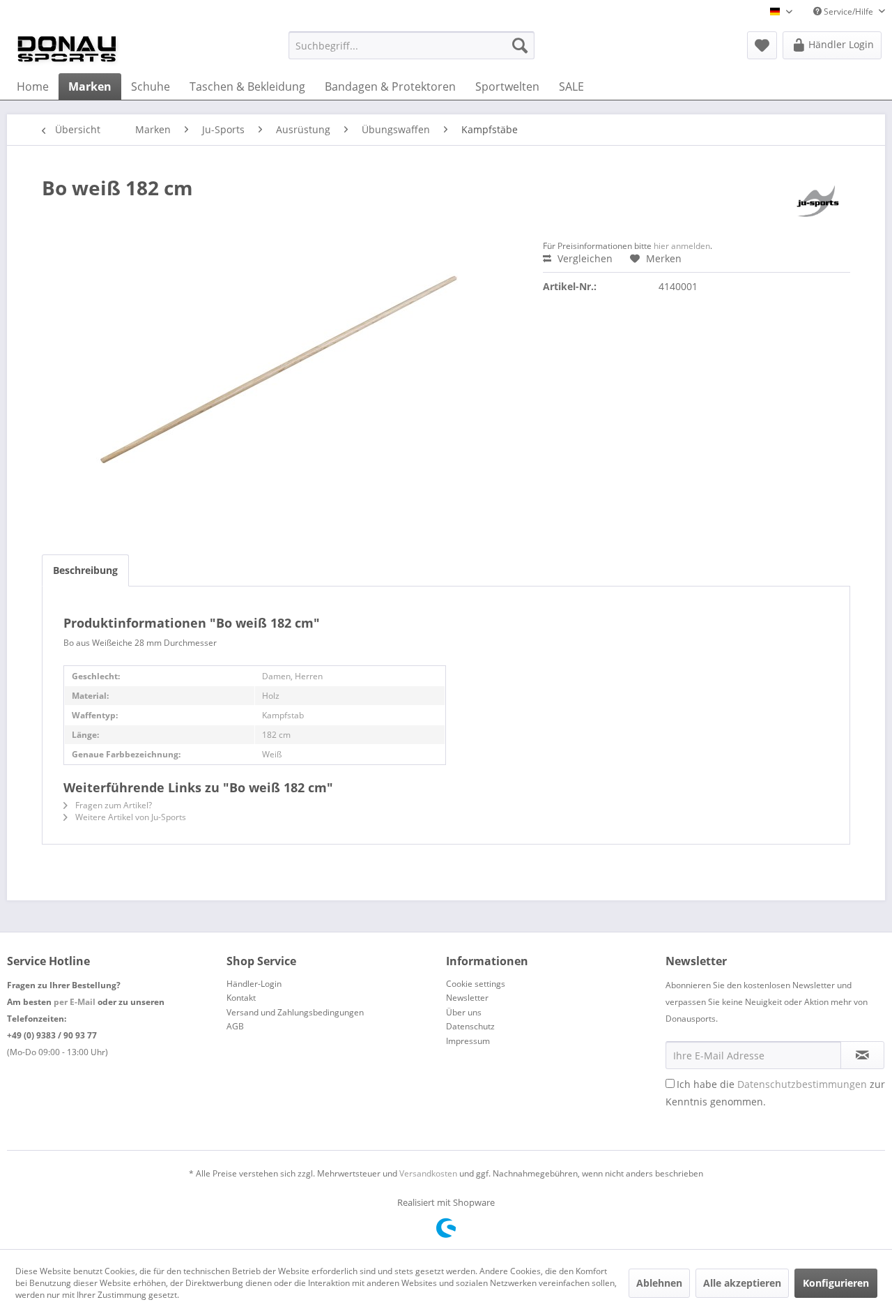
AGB (235, 1026)
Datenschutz (470, 1026)
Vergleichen (584, 258)
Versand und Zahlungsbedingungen (295, 1012)
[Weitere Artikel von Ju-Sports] (818, 201)
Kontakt (241, 998)
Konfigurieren (836, 1282)
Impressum (468, 1041)
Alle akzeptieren (742, 1282)
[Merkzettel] (762, 45)
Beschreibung (85, 570)
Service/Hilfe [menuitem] (848, 11)
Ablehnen (659, 1282)
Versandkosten (428, 1173)
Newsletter (467, 998)
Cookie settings (475, 984)
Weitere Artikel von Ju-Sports (129, 817)
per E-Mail (74, 1002)
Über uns (464, 1012)
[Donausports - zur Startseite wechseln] (67, 48)
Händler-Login (254, 984)
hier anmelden (682, 246)
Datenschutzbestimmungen (802, 1084)
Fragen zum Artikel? (112, 805)
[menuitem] (412, 45)
